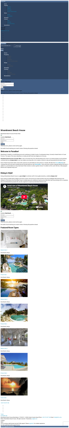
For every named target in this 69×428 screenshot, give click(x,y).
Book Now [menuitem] (3, 1)
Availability (9, 16)
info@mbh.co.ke (58, 417)
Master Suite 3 (4, 348)
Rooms (9, 7)
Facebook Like (4, 415)
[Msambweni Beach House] (11, 47)
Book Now (3, 43)
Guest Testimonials (11, 11)
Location (3, 81)
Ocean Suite (3, 397)
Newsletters (7, 25)
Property (6, 5)
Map (8, 20)
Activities (6, 17)
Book (2, 50)
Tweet (2, 414)
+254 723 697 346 (5, 30)
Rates (5, 13)
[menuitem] (36, 4)
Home (5, 4)
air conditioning (59, 162)
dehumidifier (38, 164)
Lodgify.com (34, 418)
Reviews (9, 10)
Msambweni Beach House (12, 43)
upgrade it (31, 423)
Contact (6, 19)
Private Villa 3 (4, 373)
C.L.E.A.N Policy (11, 23)
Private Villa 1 (4, 274)
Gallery (9, 8)
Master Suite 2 (4, 299)
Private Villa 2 (4, 323)
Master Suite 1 (4, 250)
